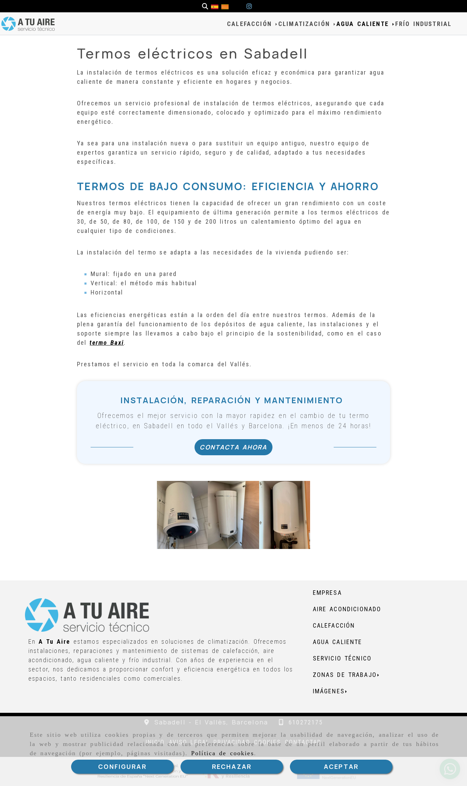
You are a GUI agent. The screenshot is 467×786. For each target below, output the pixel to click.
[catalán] (225, 6)
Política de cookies (222, 753)
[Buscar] (205, 6)
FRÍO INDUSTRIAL (423, 23)
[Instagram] (249, 6)
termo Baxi (106, 342)
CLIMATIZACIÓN (305, 23)
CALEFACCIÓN (251, 23)
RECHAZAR (232, 766)
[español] (214, 6)
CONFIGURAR (122, 766)
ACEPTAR (341, 766)
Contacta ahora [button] (233, 447)
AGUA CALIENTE (364, 23)
